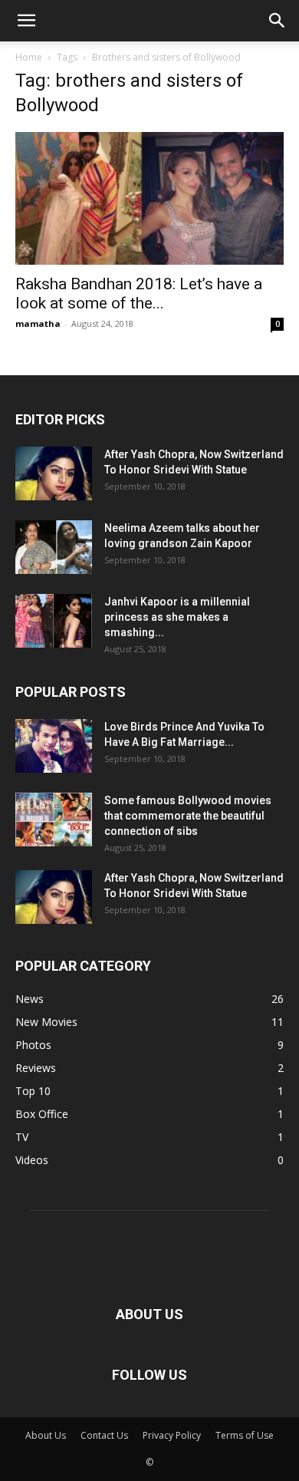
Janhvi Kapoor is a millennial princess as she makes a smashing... (177, 616)
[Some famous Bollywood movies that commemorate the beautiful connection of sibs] (53, 819)
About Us (45, 1435)
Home (28, 57)
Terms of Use (244, 1435)
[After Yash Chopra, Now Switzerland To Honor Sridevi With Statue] (53, 473)
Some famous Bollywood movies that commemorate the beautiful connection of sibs (187, 815)
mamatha (38, 323)
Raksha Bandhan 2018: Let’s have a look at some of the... (138, 293)
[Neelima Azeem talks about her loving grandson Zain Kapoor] (53, 547)
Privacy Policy (172, 1435)
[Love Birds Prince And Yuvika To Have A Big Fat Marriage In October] (53, 746)
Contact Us (104, 1435)
